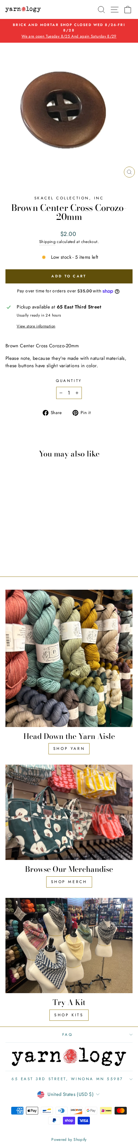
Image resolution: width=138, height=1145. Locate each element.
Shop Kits (68, 1015)
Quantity (69, 380)
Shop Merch (69, 882)
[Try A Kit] (69, 945)
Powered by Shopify (69, 1139)
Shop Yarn (69, 748)
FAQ (67, 1034)
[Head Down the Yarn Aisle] (69, 658)
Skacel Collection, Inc (69, 198)
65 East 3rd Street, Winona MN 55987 (67, 1078)
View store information (36, 326)
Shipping (47, 242)
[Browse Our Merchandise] (69, 812)
